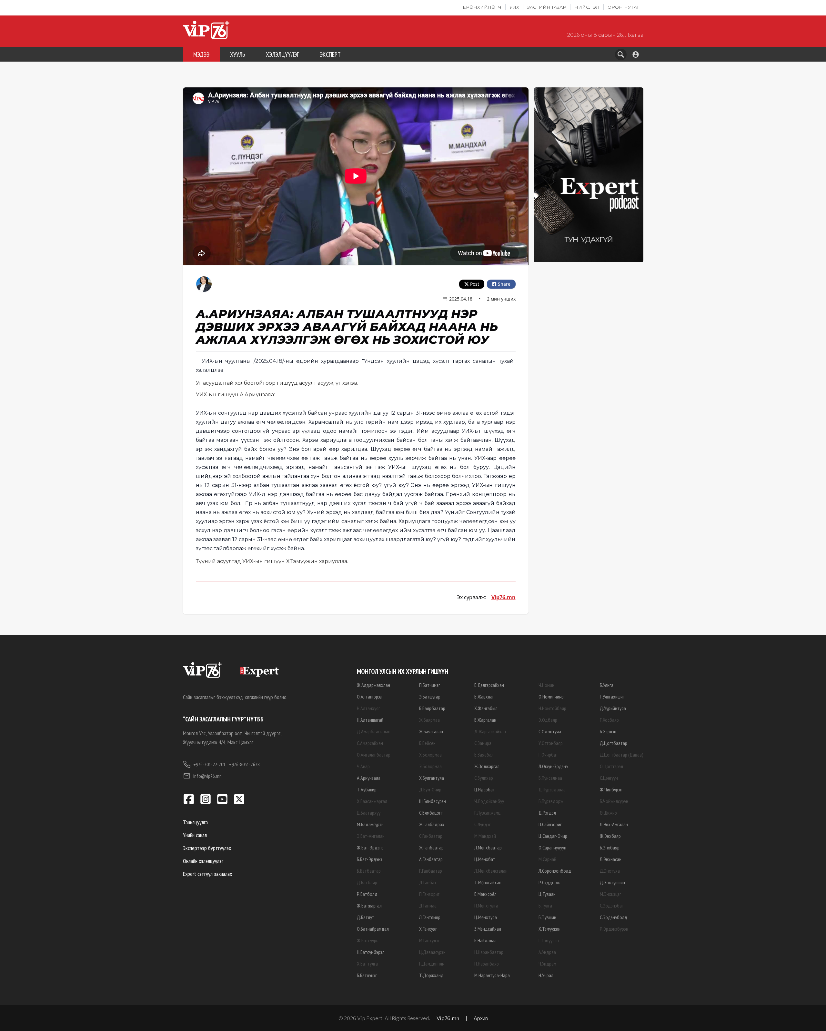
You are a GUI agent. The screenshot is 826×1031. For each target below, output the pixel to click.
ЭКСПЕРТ (330, 54)
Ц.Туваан (547, 894)
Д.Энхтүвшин (612, 882)
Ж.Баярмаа (429, 720)
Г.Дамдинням (432, 963)
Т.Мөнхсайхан (487, 882)
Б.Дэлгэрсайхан (489, 685)
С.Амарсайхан (370, 743)
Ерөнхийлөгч (482, 7)
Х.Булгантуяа (431, 778)
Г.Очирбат (548, 754)
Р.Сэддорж (549, 882)
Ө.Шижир (608, 812)
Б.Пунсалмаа (550, 778)
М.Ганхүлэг (429, 940)
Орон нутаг (624, 7)
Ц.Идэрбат (484, 789)
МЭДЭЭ (201, 54)
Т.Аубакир (367, 789)
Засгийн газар (546, 7)
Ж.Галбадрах (431, 824)
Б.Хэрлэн (608, 731)
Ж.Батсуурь (367, 940)
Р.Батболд (367, 894)
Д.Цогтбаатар (613, 743)
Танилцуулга (195, 822)
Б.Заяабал (484, 754)
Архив (481, 1018)
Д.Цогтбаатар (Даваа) (621, 754)
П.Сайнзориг (550, 824)
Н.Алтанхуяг (368, 708)
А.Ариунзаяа (368, 778)
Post (474, 284)
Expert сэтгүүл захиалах (207, 873)
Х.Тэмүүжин (549, 929)
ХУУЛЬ (237, 54)
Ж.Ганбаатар (431, 847)
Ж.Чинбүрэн (611, 789)
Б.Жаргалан (485, 720)
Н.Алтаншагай (370, 720)
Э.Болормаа (430, 766)
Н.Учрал (546, 975)
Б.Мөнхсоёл (485, 894)
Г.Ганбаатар (430, 870)
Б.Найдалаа (485, 940)
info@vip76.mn (207, 776)
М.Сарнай (547, 859)
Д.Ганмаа (428, 905)
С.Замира (482, 743)
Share (504, 284)
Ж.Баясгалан (431, 731)
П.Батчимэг (429, 685)
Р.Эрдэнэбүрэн (614, 929)
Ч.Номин (546, 685)
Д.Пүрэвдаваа (552, 789)
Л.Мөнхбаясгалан (491, 870)
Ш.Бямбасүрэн (432, 801)
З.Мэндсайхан (487, 929)
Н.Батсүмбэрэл (371, 952)
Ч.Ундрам (547, 963)
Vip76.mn (503, 597)
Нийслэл (586, 7)
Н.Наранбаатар (488, 952)
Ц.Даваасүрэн (432, 952)
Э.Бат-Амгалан (371, 836)
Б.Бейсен (427, 743)
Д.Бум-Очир (430, 789)
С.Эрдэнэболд (613, 917)
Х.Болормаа (430, 754)
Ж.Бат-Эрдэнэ (370, 847)
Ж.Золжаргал (486, 766)
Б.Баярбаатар (432, 708)
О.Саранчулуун (552, 847)
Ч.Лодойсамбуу (489, 801)
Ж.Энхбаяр (610, 836)
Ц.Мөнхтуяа (485, 917)
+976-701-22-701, (210, 764)
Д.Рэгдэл (547, 812)
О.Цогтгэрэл (611, 766)
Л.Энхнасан (610, 859)
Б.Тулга (545, 905)
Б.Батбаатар (369, 870)
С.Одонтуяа (550, 731)
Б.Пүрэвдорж (551, 801)
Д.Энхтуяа (610, 870)
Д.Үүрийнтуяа (613, 708)
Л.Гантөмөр (429, 917)
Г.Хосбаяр (609, 720)
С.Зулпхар (483, 778)
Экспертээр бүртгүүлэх (207, 848)
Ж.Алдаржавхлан (373, 685)
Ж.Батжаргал (369, 905)
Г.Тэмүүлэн (549, 940)
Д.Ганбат (428, 882)
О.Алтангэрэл (369, 696)
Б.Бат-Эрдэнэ (369, 859)
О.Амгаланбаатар (373, 754)
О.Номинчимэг (552, 696)
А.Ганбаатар (431, 859)
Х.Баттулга (367, 963)
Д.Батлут (365, 917)
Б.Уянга (606, 685)
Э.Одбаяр (548, 720)
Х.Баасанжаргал (372, 801)
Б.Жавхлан (484, 696)
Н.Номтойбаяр (552, 708)
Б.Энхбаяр (610, 847)
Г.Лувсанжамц (487, 812)
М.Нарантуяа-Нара (492, 975)
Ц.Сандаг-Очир (553, 836)
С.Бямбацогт (431, 812)
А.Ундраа (547, 952)
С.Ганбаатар (430, 836)
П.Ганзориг (429, 894)
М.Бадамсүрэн (370, 824)
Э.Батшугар (429, 696)
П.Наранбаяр (486, 963)
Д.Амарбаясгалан (373, 731)
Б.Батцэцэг (367, 975)
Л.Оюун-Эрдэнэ (553, 766)
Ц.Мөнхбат (484, 859)
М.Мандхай (485, 836)
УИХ (514, 7)
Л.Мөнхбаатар (488, 847)
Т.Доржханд (431, 975)
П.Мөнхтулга (486, 905)
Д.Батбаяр (367, 882)
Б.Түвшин (547, 917)
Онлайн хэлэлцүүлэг (203, 861)
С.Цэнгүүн (609, 778)
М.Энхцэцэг (610, 894)
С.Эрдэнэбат (612, 905)
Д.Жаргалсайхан (490, 731)
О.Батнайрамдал (373, 929)
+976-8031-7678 (244, 764)
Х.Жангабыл (486, 708)
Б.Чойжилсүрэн (614, 801)
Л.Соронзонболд (555, 870)
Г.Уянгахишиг (612, 696)
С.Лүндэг (482, 824)
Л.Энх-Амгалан (614, 824)
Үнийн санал (195, 835)
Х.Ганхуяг (428, 929)
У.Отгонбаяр (551, 743)
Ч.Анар (363, 766)
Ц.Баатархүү (368, 812)
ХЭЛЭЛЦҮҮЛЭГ (282, 54)
